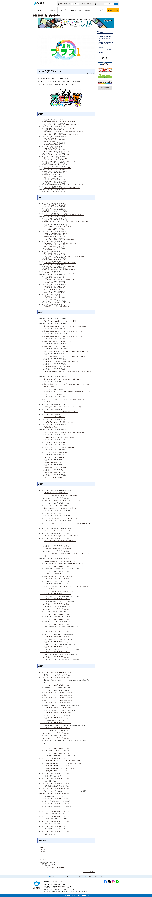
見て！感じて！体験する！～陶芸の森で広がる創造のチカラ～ (61, 243)
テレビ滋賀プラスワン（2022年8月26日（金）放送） (55, 733)
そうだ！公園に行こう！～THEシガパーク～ (56, 276)
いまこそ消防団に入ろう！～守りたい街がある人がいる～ (60, 269)
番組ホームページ (43, 84)
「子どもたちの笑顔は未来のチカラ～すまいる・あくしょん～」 (62, 500)
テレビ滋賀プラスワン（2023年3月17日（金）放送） (55, 631)
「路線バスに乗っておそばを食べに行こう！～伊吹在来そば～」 (62, 536)
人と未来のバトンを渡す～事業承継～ (54, 417)
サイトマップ (69, 877)
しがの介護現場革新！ (50, 299)
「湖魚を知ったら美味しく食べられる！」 (56, 472)
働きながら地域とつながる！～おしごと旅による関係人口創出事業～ (63, 131)
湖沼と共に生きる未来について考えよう (55, 236)
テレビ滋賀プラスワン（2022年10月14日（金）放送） (55, 712)
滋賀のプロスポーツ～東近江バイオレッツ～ (56, 151)
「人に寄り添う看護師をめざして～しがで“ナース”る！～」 (60, 518)
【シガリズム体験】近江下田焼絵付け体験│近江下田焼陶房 (60, 495)
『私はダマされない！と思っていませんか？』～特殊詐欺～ (61, 321)
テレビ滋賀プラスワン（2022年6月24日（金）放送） (55, 773)
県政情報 (40, 15)
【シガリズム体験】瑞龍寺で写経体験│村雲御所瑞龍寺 (59, 576)
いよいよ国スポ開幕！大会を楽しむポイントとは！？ (59, 233)
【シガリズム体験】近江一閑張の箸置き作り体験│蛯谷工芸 (60, 508)
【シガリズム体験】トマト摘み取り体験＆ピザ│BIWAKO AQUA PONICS (64, 563)
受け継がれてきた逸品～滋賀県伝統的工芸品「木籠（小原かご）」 (63, 125)
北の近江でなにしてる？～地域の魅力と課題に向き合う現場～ (61, 134)
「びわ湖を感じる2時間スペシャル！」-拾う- (56, 771)
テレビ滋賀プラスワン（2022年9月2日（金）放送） (55, 728)
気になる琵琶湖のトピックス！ (52, 289)
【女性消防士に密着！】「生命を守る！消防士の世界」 (59, 366)
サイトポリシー (79, 877)
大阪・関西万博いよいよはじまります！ (55, 282)
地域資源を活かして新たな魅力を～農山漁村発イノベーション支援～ (63, 407)
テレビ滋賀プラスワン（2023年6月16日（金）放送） (55, 594)
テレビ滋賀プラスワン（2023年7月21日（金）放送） (55, 566)
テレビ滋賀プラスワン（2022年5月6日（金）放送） (55, 798)
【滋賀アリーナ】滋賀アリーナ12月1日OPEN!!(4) (58, 700)
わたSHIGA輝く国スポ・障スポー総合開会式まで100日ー (60, 263)
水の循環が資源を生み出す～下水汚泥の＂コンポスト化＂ (60, 422)
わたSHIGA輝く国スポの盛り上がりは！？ (56, 229)
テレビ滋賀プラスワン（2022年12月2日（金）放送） (55, 685)
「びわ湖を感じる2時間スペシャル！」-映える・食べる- (59, 768)
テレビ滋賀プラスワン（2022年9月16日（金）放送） (55, 723)
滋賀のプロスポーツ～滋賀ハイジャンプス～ (56, 158)
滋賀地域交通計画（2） (50, 138)
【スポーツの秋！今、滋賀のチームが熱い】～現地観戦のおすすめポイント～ (66, 351)
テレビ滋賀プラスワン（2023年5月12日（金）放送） (55, 614)
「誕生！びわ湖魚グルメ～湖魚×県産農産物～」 (57, 452)
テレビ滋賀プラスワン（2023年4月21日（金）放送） (55, 619)
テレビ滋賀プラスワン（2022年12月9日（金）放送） (55, 677)
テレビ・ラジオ (53, 16)
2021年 (43, 847)
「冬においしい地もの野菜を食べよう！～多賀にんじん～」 (61, 477)
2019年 (43, 851)
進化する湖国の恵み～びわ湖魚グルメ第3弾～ (57, 181)
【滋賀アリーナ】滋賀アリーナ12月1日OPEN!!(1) (58, 692)
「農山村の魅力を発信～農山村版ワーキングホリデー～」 (60, 541)
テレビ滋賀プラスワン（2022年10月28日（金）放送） (55, 707)
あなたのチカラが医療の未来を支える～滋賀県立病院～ (59, 239)
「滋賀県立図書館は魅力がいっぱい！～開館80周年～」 (59, 561)
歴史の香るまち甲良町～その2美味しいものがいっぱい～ (60, 161)
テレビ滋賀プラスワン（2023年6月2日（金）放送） (55, 604)
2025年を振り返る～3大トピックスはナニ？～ (57, 205)
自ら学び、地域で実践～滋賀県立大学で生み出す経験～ (59, 266)
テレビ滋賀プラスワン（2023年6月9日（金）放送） (55, 599)
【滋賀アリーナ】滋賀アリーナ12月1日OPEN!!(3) (58, 697)
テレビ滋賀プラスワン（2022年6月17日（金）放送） (55, 778)
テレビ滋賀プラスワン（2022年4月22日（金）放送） (55, 803)
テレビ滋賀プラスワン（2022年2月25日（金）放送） (55, 821)
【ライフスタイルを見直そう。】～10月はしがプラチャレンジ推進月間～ (65, 356)
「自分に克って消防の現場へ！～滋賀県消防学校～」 (59, 548)
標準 (75, 3)
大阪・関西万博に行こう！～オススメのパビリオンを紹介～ (61, 273)
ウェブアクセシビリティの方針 (94, 877)
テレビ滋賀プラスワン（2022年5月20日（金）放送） (55, 793)
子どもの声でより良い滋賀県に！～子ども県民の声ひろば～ (61, 361)
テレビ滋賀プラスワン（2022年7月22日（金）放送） (55, 748)
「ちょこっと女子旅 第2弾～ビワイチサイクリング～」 (59, 530)
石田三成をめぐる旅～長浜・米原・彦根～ (56, 191)
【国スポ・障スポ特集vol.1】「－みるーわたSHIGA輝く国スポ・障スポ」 (65, 336)
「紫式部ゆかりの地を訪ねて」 (52, 462)
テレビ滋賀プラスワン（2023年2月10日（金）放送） (55, 647)
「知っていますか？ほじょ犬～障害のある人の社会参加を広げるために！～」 (66, 432)
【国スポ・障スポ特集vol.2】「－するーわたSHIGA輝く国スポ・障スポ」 (65, 331)
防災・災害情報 (114, 10)
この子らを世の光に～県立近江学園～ (54, 208)
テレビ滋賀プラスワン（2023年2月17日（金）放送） (55, 642)
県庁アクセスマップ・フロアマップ (62, 881)
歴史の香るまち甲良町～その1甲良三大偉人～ (57, 164)
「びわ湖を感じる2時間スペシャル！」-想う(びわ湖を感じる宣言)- (62, 760)
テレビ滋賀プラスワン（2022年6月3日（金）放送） (55, 783)
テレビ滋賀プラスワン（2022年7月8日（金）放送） (55, 753)
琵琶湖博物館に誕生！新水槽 (52, 174)
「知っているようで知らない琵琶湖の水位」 (56, 505)
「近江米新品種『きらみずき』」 (53, 513)
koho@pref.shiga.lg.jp (58, 867)
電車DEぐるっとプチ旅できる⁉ (52, 178)
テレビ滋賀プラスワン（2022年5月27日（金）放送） (55, 788)
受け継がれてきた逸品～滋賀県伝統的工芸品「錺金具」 (59, 128)
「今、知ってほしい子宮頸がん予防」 (54, 573)
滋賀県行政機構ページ (63, 886)
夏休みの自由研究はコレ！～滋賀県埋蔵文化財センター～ (60, 121)
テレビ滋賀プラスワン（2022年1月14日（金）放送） (55, 831)
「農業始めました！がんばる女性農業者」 (56, 467)
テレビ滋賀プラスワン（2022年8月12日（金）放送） (55, 738)
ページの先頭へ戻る (89, 872)
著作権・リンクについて (56, 877)
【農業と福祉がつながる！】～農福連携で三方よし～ (59, 341)
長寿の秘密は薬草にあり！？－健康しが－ (56, 253)
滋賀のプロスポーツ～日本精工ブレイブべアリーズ (58, 154)
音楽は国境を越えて (49, 249)
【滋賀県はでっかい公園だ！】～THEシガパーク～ (58, 346)
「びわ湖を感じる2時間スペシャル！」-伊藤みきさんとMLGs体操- (62, 763)
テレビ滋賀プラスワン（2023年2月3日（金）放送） (55, 652)
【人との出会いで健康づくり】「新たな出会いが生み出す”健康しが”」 (64, 379)
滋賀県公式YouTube (54, 15)
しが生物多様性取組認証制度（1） (53, 148)
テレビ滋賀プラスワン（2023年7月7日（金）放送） (55, 578)
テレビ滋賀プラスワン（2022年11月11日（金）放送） (55, 702)
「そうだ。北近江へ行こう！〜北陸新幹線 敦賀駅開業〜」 (60, 447)
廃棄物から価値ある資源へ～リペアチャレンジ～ (57, 211)
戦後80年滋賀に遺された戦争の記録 (54, 246)
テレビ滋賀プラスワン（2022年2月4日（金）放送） (55, 826)
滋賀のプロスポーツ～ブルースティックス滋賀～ (57, 168)
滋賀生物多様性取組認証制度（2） (53, 144)
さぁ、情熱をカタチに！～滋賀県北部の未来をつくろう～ (60, 279)
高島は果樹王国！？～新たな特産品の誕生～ (56, 218)
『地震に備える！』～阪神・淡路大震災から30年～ (58, 306)
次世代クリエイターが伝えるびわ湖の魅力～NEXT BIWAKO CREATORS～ (65, 256)
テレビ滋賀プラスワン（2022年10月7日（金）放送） (55, 718)
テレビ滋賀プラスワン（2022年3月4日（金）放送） (55, 816)
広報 (46, 15)
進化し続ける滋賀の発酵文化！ (52, 296)
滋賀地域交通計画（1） (50, 141)
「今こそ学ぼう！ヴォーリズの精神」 (54, 457)
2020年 (43, 849)
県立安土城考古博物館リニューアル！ (54, 286)
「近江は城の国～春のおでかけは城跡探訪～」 (57, 442)
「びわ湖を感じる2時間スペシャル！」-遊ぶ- (56, 765)
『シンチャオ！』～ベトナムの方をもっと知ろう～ (58, 302)
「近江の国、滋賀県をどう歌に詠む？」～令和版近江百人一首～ (62, 188)
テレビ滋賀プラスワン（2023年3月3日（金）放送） (55, 636)
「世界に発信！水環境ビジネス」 (53, 427)
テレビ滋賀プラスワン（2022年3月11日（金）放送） (55, 811)
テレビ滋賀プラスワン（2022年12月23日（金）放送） (55, 672)
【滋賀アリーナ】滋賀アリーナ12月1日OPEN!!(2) (58, 695)
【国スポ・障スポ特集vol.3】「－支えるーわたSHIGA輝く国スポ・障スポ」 (65, 326)
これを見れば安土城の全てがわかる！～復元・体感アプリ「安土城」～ (64, 215)
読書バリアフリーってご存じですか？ (54, 292)
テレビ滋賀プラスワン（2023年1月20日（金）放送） (55, 657)
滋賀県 (35, 15)
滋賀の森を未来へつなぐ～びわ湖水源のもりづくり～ (59, 226)
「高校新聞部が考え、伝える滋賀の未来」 (56, 493)
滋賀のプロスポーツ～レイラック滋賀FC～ (56, 171)
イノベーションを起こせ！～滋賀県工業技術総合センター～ (61, 412)
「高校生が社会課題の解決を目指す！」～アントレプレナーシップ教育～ (64, 184)
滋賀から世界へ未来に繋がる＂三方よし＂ (56, 259)
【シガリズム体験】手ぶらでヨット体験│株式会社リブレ (60, 591)
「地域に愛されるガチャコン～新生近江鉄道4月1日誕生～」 (61, 437)
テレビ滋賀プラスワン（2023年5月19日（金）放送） (55, 609)
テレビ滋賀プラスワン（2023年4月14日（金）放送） (55, 624)
